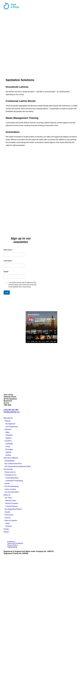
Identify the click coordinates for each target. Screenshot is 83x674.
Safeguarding (12, 547)
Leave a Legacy (10, 489)
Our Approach (10, 424)
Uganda (8, 452)
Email (6, 271)
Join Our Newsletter (12, 492)
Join (6, 293)
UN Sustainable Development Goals (18, 466)
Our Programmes (11, 426)
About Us (7, 495)
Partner (6, 532)
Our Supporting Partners (13, 509)
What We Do (8, 418)
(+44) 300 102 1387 (11, 410)
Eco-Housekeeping (11, 486)
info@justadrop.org (11, 412)
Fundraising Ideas (11, 478)
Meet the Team (10, 500)
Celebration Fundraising (14, 481)
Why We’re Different (11, 458)
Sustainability (9, 461)
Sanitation (9, 435)
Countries (8, 441)
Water (7, 432)
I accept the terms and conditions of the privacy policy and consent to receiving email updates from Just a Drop (22, 285)
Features (8, 526)
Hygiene (8, 438)
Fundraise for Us (10, 475)
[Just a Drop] (11, 6)
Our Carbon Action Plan (13, 463)
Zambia (8, 455)
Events (7, 483)
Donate (6, 529)
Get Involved (8, 469)
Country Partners (11, 506)
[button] (78, 6)
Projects (7, 421)
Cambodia (9, 444)
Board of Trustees (11, 503)
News (7, 523)
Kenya (7, 446)
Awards (7, 512)
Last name (8, 261)
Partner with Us (10, 472)
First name (8, 250)
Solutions (8, 429)
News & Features (11, 520)
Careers (7, 518)
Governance (9, 515)
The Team (8, 498)
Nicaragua (9, 449)
